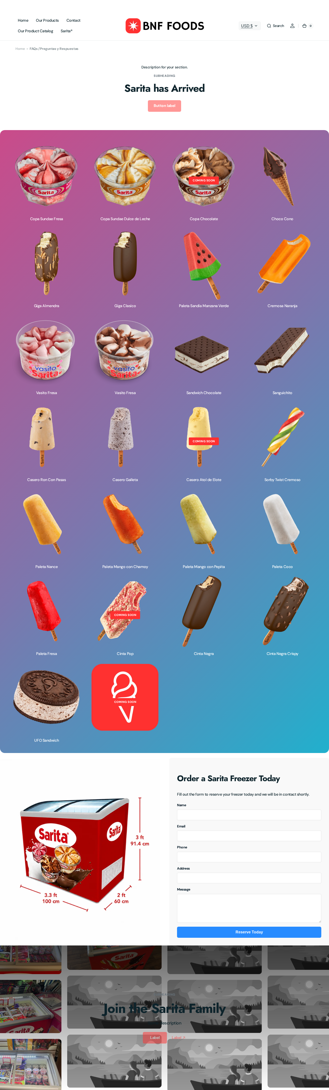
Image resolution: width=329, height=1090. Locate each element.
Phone (182, 847)
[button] (275, 25)
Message (183, 889)
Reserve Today (249, 932)
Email (181, 826)
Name (181, 805)
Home (20, 48)
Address (183, 868)
